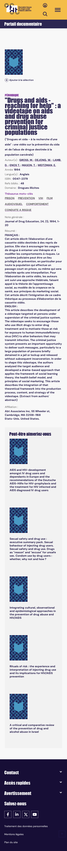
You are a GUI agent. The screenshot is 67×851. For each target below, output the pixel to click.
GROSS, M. (26, 160)
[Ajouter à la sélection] (6, 80)
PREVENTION (26, 198)
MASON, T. (29, 165)
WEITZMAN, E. (47, 165)
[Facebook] (7, 814)
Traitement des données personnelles (26, 826)
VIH (40, 198)
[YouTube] (34, 814)
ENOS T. (15, 165)
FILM (50, 198)
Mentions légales (14, 834)
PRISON (9, 198)
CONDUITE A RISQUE (18, 210)
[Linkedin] (16, 814)
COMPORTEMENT (37, 204)
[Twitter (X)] (25, 814)
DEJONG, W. (43, 160)
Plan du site (11, 842)
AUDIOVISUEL (14, 204)
